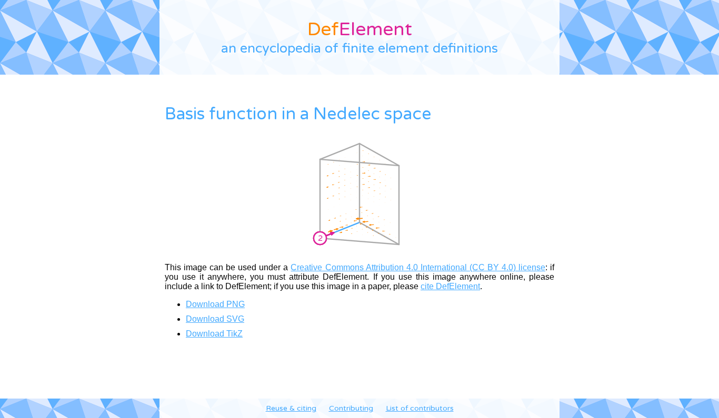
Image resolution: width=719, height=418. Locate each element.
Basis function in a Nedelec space (298, 114)
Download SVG (215, 318)
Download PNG (215, 304)
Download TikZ (214, 333)
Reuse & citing (291, 408)
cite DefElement (450, 286)
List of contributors (420, 408)
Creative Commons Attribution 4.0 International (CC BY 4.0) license (418, 267)
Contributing (351, 408)
